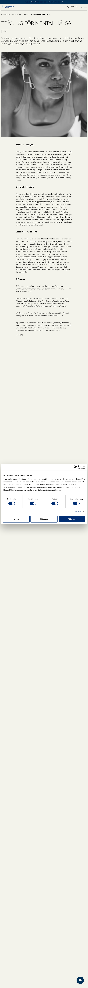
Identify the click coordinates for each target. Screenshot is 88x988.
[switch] (33, 503)
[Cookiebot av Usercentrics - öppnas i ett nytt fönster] (75, 467)
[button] (72, 7)
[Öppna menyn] (85, 7)
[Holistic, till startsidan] (7, 7)
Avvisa (16, 519)
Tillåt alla (71, 519)
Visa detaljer (76, 512)
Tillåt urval (44, 519)
